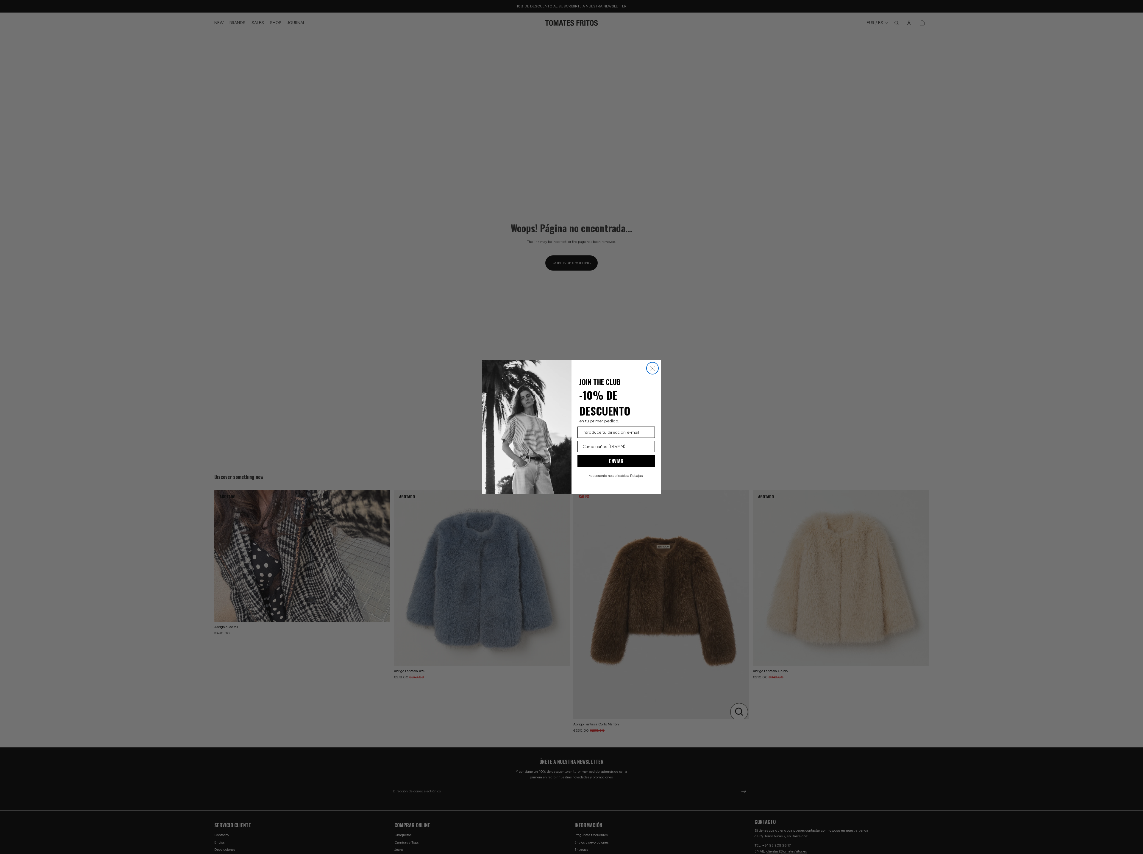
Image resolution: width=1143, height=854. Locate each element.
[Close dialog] (652, 368)
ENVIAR (616, 461)
